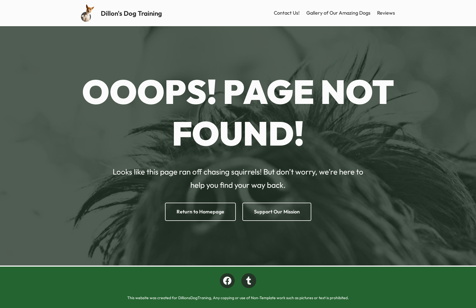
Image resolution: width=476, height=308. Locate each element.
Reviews (386, 13)
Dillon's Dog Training (131, 13)
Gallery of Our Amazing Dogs (338, 13)
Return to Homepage (200, 211)
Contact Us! (287, 13)
